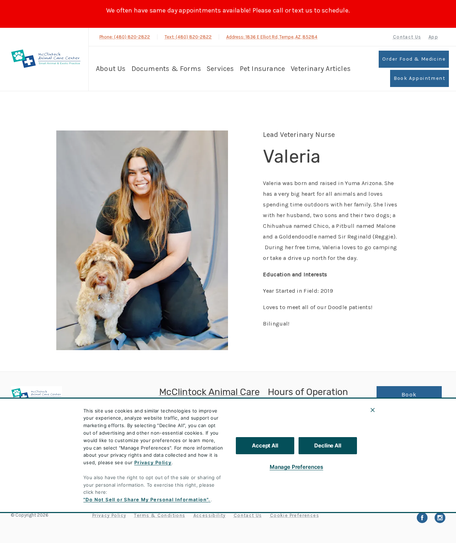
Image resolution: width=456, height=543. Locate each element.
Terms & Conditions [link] (159, 515)
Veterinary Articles (321, 69)
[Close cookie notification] (372, 410)
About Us (111, 69)
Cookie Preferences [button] (294, 515)
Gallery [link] (390, 438)
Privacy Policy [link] (109, 515)
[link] (46, 59)
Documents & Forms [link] (166, 69)
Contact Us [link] (407, 37)
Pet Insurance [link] (262, 69)
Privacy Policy (153, 462)
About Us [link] (393, 421)
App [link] (433, 37)
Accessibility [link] (209, 515)
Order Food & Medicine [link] (413, 59)
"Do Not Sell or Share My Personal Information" (145, 499)
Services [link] (220, 69)
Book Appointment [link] (419, 78)
